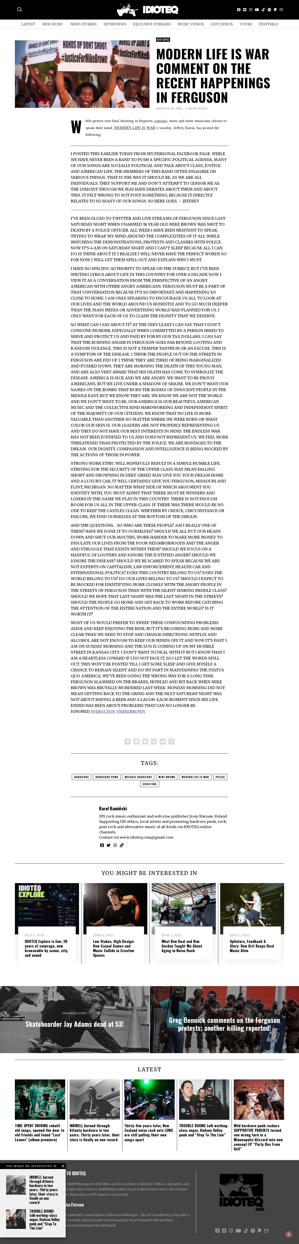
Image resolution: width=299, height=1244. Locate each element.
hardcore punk (106, 777)
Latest (28, 24)
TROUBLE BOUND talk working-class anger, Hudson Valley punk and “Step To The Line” (44, 1220)
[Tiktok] (263, 9)
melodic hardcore (138, 777)
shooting (149, 784)
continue (160, 120)
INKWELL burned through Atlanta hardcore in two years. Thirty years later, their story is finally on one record (43, 1190)
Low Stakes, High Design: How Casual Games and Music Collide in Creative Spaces (113, 948)
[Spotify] (269, 9)
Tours (246, 24)
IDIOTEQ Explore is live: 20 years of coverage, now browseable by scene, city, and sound (46, 948)
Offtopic (163, 39)
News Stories (83, 24)
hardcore (81, 777)
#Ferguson (102, 711)
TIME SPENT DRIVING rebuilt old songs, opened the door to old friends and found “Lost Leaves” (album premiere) (39, 1132)
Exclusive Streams (152, 24)
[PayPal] (275, 9)
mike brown (166, 777)
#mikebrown (130, 711)
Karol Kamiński (113, 808)
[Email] (281, 9)
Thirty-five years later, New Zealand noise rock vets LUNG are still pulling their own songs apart (148, 1132)
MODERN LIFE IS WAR (134, 127)
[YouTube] (257, 9)
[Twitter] (244, 9)
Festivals (268, 24)
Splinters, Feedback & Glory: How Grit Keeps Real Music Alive (252, 945)
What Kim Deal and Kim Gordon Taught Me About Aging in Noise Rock (182, 945)
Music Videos (191, 24)
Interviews (115, 24)
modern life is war (195, 777)
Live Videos (222, 24)
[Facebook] (238, 9)
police (220, 777)
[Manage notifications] (288, 1234)
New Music (52, 24)
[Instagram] (250, 9)
